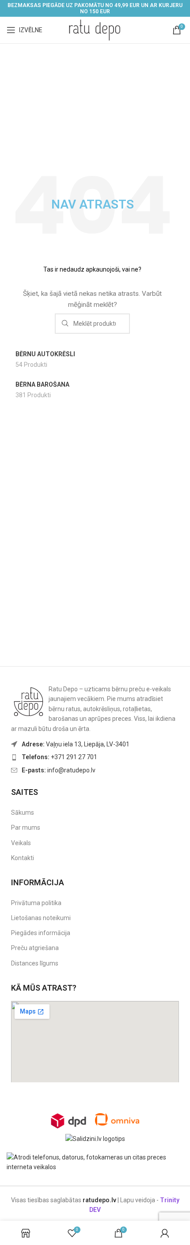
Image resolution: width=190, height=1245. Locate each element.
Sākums (22, 812)
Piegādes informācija (40, 932)
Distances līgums (34, 963)
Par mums (25, 827)
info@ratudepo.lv (58, 770)
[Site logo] (95, 29)
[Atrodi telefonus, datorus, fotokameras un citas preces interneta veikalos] (95, 1161)
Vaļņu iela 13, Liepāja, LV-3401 (75, 744)
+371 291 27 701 (59, 756)
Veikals (21, 842)
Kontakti (22, 857)
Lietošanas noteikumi (41, 917)
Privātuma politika (36, 902)
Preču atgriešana (35, 947)
